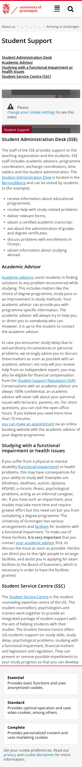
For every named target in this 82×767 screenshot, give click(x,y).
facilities (42, 526)
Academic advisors (18, 277)
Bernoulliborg (14, 182)
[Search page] (71, 9)
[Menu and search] (57, 9)
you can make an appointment (28, 424)
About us (8, 26)
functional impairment (38, 466)
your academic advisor (35, 542)
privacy (10, 755)
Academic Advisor (17, 62)
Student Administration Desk (27, 57)
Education (31, 26)
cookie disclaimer (39, 755)
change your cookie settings (31, 112)
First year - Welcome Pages (40, 26)
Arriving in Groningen (62, 26)
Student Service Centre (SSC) (26, 76)
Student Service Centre (29, 596)
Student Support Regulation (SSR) (46, 380)
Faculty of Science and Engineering (22, 26)
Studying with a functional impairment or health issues (37, 69)
